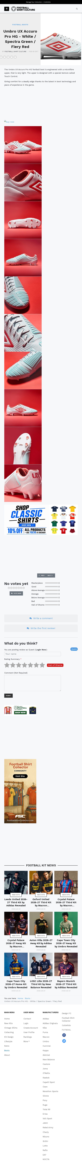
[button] (6, 9)
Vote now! (17, 593)
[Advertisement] (41, 103)
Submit (8, 695)
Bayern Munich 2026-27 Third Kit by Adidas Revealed (66, 984)
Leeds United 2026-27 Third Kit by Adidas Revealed (15, 902)
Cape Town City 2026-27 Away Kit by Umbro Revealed (66, 943)
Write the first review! (42, 628)
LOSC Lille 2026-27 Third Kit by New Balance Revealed (41, 984)
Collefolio (47, 2)
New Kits (16, 895)
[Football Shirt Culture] (23, 9)
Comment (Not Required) (15, 673)
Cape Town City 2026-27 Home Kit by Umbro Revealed (16, 984)
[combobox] (77, 9)
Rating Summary (12, 659)
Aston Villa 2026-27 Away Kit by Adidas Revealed (41, 943)
